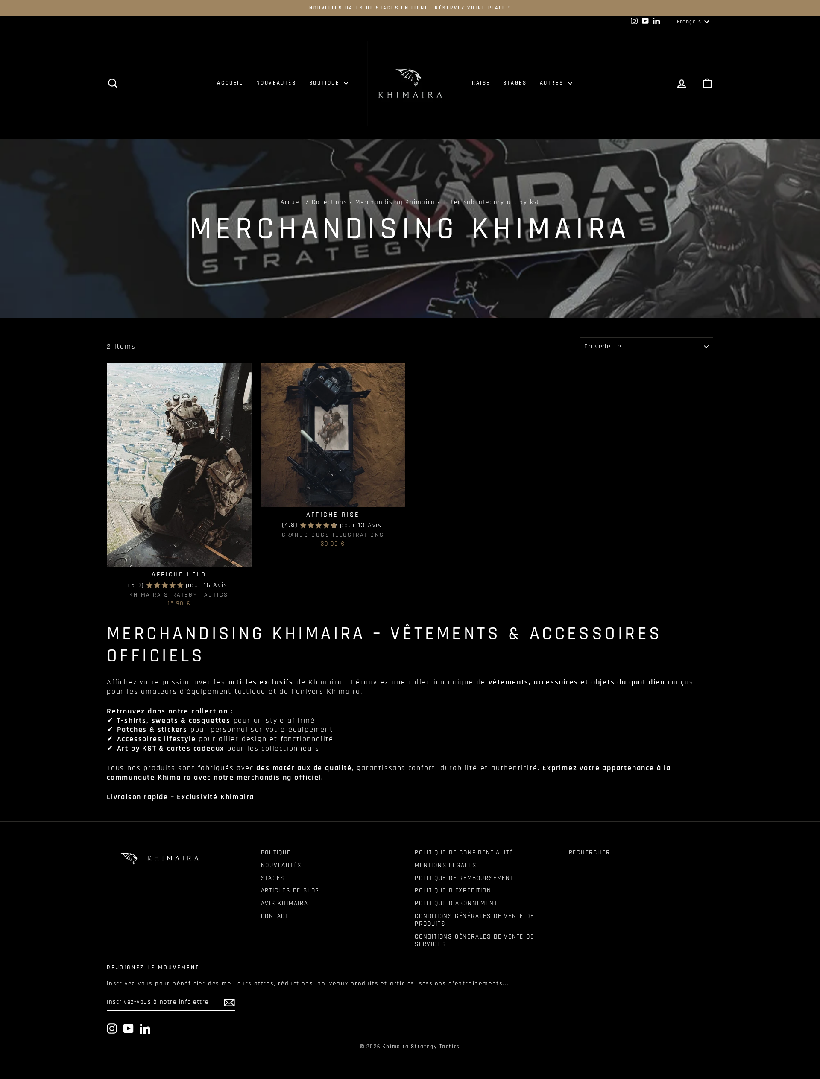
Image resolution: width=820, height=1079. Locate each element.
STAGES (515, 82)
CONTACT (275, 916)
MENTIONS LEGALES (446, 865)
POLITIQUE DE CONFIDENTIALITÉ (464, 852)
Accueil (292, 202)
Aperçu (179, 558)
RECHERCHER (589, 852)
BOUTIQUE (325, 82)
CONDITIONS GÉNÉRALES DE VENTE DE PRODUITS (474, 920)
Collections (329, 202)
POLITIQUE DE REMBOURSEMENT (464, 878)
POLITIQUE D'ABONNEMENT (456, 903)
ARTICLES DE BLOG (290, 890)
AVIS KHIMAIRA (284, 903)
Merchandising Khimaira (395, 202)
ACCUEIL (230, 82)
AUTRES (553, 82)
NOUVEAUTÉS (276, 82)
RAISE (481, 82)
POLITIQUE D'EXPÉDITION (453, 890)
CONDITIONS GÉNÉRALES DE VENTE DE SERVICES (474, 940)
